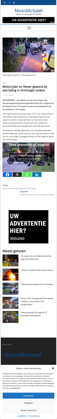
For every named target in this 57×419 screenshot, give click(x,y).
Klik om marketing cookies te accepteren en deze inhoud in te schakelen (28, 157)
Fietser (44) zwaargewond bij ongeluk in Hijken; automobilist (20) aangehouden (37, 301)
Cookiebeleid (21, 416)
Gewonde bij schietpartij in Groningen (37, 284)
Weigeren (28, 403)
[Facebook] (7, 174)
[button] (53, 368)
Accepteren (28, 395)
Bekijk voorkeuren (29, 410)
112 (4, 82)
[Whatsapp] (27, 174)
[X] (17, 174)
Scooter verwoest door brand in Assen (37, 270)
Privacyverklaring (34, 416)
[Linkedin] (36, 174)
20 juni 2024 (8, 95)
